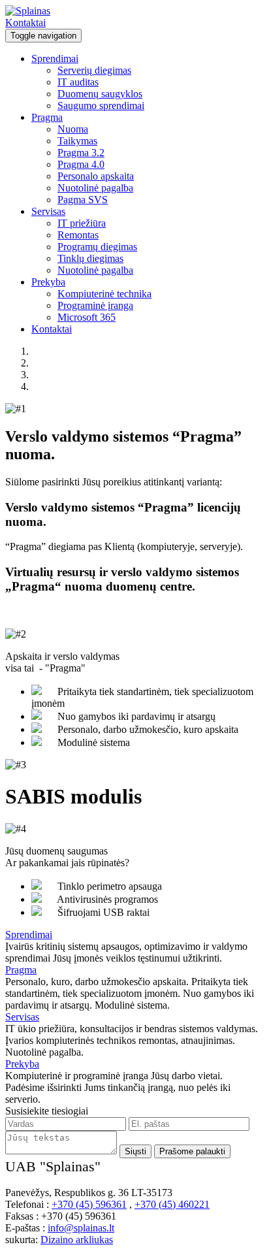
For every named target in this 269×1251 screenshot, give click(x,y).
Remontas (78, 234)
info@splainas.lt (81, 1227)
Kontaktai (25, 22)
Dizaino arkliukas (76, 1239)
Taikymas (77, 140)
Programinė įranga (95, 305)
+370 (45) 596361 (89, 1204)
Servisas (48, 211)
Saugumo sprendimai (100, 105)
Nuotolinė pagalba (95, 187)
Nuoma (72, 129)
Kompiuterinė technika (104, 293)
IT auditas (78, 82)
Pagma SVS (82, 199)
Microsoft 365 (86, 317)
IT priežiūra (81, 223)
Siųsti (135, 1151)
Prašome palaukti (192, 1151)
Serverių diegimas (94, 70)
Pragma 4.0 (80, 164)
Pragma (47, 117)
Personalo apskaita (95, 176)
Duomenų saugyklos (99, 93)
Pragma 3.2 (80, 152)
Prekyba (48, 281)
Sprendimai (54, 58)
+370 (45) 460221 (172, 1204)
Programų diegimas (97, 246)
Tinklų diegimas (90, 258)
